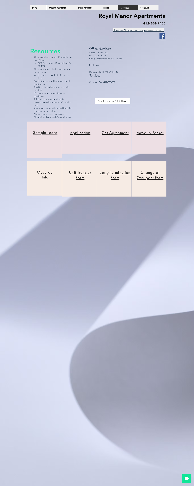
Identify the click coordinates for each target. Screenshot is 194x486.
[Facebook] (162, 36)
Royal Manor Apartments (132, 15)
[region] (44, 140)
